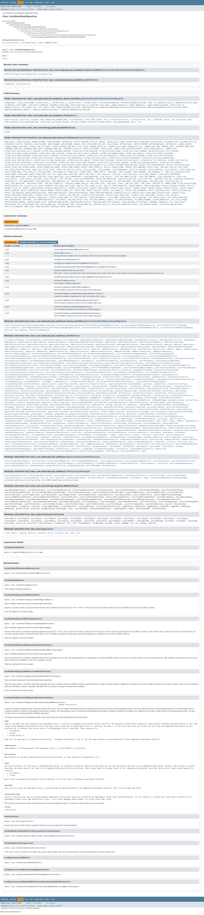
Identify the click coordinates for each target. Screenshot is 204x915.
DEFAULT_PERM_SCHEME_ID (91, 167)
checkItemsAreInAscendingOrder (40, 379)
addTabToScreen (144, 349)
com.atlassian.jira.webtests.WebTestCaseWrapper (37, 29)
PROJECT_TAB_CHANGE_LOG (113, 190)
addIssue (168, 344)
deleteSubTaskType (45, 395)
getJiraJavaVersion (81, 405)
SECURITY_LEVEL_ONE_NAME (93, 195)
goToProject (131, 414)
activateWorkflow (70, 340)
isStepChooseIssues (13, 421)
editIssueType (122, 398)
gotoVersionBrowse (55, 416)
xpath (144, 451)
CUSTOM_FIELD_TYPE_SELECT (127, 160)
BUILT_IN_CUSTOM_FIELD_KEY (94, 144)
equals (14, 533)
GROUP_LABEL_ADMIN (26, 174)
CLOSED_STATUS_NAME (25, 103)
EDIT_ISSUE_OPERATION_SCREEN (17, 170)
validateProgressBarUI (104, 449)
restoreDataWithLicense (41, 435)
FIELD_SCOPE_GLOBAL (93, 120)
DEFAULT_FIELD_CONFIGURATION (151, 165)
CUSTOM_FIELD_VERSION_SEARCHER (144, 163)
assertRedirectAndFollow (107, 361)
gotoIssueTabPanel (159, 412)
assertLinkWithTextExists (111, 461)
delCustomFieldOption (179, 388)
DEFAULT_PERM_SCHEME (70, 167)
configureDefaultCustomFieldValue (151, 381)
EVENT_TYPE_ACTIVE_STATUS (43, 170)
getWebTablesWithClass (56, 465)
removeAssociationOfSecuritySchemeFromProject (81, 428)
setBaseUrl (45, 437)
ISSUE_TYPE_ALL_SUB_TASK (30, 179)
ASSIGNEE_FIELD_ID (188, 142)
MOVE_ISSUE (69, 186)
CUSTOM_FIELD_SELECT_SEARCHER (45, 156)
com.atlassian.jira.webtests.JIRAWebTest (40, 33)
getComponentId (33, 402)
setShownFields (67, 442)
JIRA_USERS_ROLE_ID (173, 181)
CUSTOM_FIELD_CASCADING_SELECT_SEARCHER (22, 151)
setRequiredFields (189, 439)
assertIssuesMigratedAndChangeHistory (138, 325)
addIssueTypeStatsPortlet (107, 347)
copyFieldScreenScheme (67, 384)
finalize (22, 533)
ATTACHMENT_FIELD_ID (14, 144)
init (117, 419)
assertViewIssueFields (109, 370)
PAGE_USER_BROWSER (121, 122)
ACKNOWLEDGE (10, 103)
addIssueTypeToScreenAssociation (135, 347)
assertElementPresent (63, 475)
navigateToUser (59, 423)
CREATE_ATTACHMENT (91, 149)
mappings (23, 330)
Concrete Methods (48, 242)
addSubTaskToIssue (110, 349)
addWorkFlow (42, 351)
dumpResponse (44, 398)
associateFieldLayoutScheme (166, 370)
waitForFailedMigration (39, 330)
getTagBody (9, 407)
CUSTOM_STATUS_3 (75, 103)
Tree (31, 2)
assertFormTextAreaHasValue (161, 354)
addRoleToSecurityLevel (79, 349)
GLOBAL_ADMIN (10, 174)
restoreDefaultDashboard (64, 435)
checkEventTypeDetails (14, 379)
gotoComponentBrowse (76, 407)
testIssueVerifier (62, 253)
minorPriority (30, 186)
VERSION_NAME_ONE (48, 204)
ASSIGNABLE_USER (171, 142)
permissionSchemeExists (78, 423)
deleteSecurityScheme (14, 395)
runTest (136, 435)
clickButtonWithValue (128, 463)
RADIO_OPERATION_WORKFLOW (101, 193)
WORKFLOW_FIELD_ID (90, 107)
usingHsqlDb (87, 449)
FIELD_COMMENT (104, 170)
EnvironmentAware (28, 43)
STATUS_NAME (113, 197)
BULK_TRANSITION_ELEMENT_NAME (53, 120)
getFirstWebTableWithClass (16, 465)
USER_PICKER (180, 202)
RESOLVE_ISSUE (164, 193)
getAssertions (192, 400)
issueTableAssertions (118, 120)
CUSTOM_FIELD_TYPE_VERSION (45, 163)
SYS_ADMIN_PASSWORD (123, 200)
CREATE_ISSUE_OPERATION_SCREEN (128, 149)
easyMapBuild (82, 398)
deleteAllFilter (12, 391)
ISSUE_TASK (181, 177)
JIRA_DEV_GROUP (77, 181)
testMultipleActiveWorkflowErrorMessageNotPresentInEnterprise (82, 277)
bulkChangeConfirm (169, 375)
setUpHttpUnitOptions (143, 442)
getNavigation (97, 405)
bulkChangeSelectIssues (90, 377)
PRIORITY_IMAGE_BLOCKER (33, 188)
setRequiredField (171, 439)
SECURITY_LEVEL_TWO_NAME (15, 197)
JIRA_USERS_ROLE (156, 181)
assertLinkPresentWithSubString (52, 358)
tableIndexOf (115, 446)
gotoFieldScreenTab (79, 412)
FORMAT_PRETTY (99, 172)
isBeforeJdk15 (127, 419)
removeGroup (32, 430)
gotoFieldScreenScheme (14, 412)
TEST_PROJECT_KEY (29, 107)
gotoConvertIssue (94, 407)
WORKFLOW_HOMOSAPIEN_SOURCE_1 (18, 110)
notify (50, 533)
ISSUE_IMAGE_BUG (130, 174)
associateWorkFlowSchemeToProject (160, 372)
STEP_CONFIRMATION (13, 200)
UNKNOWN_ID (163, 202)
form (106, 120)
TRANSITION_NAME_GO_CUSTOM (68, 107)
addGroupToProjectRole (105, 344)
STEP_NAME (27, 200)
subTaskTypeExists (127, 444)
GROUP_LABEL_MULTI (87, 174)
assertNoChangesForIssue (162, 358)
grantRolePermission (104, 419)
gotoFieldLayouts (128, 409)
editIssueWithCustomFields (170, 398)
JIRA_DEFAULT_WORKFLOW (38, 105)
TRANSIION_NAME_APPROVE (15, 202)
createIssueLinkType (45, 386)
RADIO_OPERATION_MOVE (78, 193)
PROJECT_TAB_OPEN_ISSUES (159, 190)
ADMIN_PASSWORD (38, 142)
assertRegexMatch (146, 361)
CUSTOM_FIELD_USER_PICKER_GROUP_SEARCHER (76, 163)
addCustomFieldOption (57, 342)
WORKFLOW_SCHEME (74, 207)
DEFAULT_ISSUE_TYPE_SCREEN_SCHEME (20, 167)
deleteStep (30, 395)
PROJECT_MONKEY (47, 190)
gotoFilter (94, 412)
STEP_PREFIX (61, 200)
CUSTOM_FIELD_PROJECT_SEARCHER (159, 153)
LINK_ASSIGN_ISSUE (34, 183)
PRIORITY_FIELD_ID (13, 188)
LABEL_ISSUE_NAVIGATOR (14, 183)
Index (47, 2)
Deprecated (39, 2)
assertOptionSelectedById (16, 361)
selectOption (136, 478)
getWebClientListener (45, 407)
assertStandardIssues (91, 328)
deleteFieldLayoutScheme (126, 391)
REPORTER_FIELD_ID (122, 193)
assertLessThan (38, 461)
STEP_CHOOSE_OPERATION (177, 197)
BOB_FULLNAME (40, 144)
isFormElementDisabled (145, 419)
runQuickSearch (124, 435)
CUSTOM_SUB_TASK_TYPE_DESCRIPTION (20, 165)
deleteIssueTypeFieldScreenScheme (60, 393)
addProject (36, 349)
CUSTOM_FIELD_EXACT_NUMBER (134, 151)
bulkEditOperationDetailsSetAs (136, 377)
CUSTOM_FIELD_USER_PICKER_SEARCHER (112, 163)
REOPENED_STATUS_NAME (59, 105)
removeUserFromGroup (34, 432)
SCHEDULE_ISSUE (178, 193)
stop (82, 444)
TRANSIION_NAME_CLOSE (36, 202)
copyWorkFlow (159, 384)
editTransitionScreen (39, 400)
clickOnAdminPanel (31, 381)
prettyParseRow (119, 423)
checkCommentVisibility (177, 377)
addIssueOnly (188, 344)
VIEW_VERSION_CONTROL (148, 204)
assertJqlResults (12, 328)
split (191, 442)
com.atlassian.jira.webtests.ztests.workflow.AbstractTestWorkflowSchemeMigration (61, 35)
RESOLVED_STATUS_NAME (100, 105)
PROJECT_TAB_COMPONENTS (135, 190)
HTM (98, 174)
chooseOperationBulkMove (144, 379)
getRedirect (132, 405)
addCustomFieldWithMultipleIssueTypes (86, 342)
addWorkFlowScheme (122, 351)
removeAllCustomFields (74, 426)
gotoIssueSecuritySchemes (137, 412)
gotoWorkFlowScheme (86, 416)
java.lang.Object (9, 21)
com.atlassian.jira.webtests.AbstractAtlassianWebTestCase (44, 31)
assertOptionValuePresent (136, 475)
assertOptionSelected (184, 358)
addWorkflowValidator (141, 351)
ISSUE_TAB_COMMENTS (147, 177)
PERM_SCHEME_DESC (119, 186)
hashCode (41, 533)
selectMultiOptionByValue (117, 478)
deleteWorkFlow (123, 395)
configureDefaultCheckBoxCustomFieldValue (115, 381)
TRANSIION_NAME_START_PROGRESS (106, 202)
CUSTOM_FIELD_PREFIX (134, 153)
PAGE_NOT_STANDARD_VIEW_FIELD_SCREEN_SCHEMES (91, 122)
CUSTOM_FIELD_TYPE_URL (178, 160)
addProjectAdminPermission (55, 349)
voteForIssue (160, 449)
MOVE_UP (107, 186)
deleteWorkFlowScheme (141, 395)
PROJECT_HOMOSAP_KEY (30, 190)
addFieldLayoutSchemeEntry (150, 342)
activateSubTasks (32, 340)
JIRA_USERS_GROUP (139, 181)
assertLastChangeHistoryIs (134, 356)
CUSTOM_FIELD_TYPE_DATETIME (17, 158)
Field (18, 9)
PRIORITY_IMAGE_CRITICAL (56, 188)
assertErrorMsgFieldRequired (17, 354)
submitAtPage (111, 444)
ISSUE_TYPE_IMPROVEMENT (84, 179)
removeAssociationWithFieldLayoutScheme (122, 428)
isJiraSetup (162, 419)
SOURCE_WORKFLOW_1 (119, 105)
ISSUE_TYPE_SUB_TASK (127, 179)
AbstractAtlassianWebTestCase (83, 457)
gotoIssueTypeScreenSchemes (17, 414)
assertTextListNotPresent (16, 370)
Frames (29, 6)
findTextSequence (147, 463)
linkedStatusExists (103, 421)
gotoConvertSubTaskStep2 (177, 407)
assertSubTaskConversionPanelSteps (48, 363)
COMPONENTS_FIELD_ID (72, 149)
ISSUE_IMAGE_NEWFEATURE (15, 177)
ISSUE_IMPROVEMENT (73, 177)
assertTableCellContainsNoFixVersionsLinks (124, 363)
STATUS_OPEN (125, 197)
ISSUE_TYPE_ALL (11, 179)
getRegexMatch (146, 405)
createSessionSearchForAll (37, 388)
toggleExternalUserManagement (18, 449)
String (28, 229)
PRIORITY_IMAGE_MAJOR (78, 188)
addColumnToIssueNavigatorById (119, 340)
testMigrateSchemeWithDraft (66, 259)
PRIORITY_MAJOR (139, 188)
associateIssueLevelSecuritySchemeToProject (24, 372)
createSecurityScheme (14, 388)
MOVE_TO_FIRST (82, 186)
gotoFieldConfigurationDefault (77, 409)
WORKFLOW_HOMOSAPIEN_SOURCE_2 (46, 110)
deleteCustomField (89, 391)
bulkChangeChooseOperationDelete (115, 375)
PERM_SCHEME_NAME (151, 186)
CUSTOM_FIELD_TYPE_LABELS (95, 158)
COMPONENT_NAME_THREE (32, 149)
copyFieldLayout (48, 384)
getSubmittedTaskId (162, 405)
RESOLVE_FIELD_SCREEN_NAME (144, 193)
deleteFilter (168, 391)
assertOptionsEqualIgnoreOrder (43, 361)
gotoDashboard (28, 409)
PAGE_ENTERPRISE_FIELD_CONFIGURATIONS (22, 122)
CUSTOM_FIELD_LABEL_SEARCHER (51, 153)
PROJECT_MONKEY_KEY (64, 190)
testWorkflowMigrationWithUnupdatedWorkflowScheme (76, 313)
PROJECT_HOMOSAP (12, 190)
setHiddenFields (83, 439)
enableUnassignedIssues (89, 400)
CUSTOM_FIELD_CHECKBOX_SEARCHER (56, 151)
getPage (109, 405)
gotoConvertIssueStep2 (114, 407)
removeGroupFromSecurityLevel (79, 430)
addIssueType (46, 347)
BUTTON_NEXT (171, 144)
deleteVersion (109, 395)
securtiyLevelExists (175, 435)
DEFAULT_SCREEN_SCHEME (114, 167)
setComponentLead (117, 437)
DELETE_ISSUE (153, 167)
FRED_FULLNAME (125, 172)
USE (171, 202)
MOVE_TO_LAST (96, 186)
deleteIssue (181, 391)
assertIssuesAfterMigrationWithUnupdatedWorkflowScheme (30, 325)
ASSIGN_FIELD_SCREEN (116, 142)
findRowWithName (159, 400)
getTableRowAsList (181, 405)
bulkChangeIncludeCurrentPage (43, 377)
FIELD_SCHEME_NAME (13, 172)
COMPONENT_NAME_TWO (52, 149)
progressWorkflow (169, 423)
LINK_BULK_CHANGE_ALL (53, 183)
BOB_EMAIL (28, 144)
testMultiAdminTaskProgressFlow (68, 270)
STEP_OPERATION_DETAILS (43, 200)
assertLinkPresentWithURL (79, 358)
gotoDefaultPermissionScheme (48, 409)
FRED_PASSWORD (139, 172)
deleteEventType (106, 391)
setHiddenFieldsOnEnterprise (105, 439)
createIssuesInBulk (64, 386)
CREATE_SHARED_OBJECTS (153, 149)
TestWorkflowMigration (15, 229)
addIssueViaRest (159, 347)
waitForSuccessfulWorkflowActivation (21, 451)
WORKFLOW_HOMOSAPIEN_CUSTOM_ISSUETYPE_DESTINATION (122, 107)
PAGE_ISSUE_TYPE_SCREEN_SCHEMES (54, 122)
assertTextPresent (161, 461)
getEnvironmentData (61, 402)
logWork (179, 421)
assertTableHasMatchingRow (148, 365)
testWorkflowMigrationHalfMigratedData (71, 287)
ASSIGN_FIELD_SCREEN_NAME (137, 142)
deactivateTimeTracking (157, 388)
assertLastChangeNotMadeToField (162, 356)
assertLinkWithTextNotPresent (138, 461)
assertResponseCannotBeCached (18, 363)
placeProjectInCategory (101, 423)
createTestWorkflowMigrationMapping (176, 328)
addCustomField (24, 342)
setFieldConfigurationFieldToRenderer (22, 439)
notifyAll (59, 533)
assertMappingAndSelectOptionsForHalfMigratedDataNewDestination (51, 328)
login (158, 421)
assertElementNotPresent (15, 475)
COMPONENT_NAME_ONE (13, 149)
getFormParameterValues (15, 405)
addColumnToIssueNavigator (92, 340)
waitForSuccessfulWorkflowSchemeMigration (58, 451)
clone (7, 533)
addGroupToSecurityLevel (128, 344)
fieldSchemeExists (142, 400)
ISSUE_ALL (106, 174)
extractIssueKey (125, 400)
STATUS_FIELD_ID (177, 105)
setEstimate (188, 437)
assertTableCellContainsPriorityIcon (21, 365)
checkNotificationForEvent (67, 379)
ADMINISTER (67, 142)
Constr (24, 9)
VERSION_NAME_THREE (65, 204)
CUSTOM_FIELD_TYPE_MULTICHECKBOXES (124, 158)
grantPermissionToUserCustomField (45, 419)
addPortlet (25, 349)
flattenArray (162, 463)
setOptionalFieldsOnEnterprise (133, 439)
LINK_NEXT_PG (157, 183)
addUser (170, 349)
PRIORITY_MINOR (154, 188)
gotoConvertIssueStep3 (135, 407)
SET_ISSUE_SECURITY (78, 197)
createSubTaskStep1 (59, 388)
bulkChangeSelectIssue (68, 377)
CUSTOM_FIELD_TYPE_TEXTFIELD (153, 160)
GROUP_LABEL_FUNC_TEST (46, 174)
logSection (59, 478)
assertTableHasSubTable (165, 368)
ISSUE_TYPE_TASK (145, 179)
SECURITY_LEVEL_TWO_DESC (167, 195)
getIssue (8, 330)
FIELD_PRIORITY (170, 170)
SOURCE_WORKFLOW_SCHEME (157, 105)
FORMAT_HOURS (85, 172)
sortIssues (171, 442)
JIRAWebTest (91, 80)
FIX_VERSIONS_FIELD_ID (164, 103)
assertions (24, 120)
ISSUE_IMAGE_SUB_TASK (36, 177)
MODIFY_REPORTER (46, 186)
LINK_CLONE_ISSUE (97, 183)
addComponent (189, 340)
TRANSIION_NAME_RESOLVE (80, 202)
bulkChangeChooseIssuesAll (87, 375)
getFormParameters (175, 402)
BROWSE (77, 144)
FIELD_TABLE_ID (29, 172)
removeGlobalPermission (15, 430)
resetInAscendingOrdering (94, 432)
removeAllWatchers (50, 428)
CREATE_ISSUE (106, 149)
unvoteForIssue (62, 449)
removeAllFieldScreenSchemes (151, 426)
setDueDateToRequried (152, 437)
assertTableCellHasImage (50, 365)
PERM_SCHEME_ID (135, 186)
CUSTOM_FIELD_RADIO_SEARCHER (17, 156)
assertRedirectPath (128, 361)
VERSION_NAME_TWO (83, 204)
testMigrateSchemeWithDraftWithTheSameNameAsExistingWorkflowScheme (84, 267)
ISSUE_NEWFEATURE (90, 177)
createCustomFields (13, 386)
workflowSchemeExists (130, 451)
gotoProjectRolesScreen (15, 416)
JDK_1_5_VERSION (154, 120)
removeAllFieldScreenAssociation (100, 426)
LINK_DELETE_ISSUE (115, 183)
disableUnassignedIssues (182, 395)
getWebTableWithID (76, 465)
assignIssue (126, 370)
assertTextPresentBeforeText (17, 463)
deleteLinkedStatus (85, 393)
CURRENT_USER (170, 149)
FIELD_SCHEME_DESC (187, 170)
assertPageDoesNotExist (68, 361)
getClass (32, 533)
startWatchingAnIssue (48, 444)
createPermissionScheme (139, 386)
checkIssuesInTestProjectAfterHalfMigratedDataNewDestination (131, 328)
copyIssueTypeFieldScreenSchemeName (124, 384)
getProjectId (119, 405)
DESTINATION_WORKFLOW (109, 103)
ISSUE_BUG (116, 174)
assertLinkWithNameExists (58, 461)
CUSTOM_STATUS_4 (91, 103)
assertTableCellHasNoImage (75, 365)
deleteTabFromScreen (64, 395)
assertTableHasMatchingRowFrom (176, 365)
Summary (110, 200)
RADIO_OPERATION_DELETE (35, 193)
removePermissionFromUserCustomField (154, 430)
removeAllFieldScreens (127, 426)
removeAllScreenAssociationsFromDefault (22, 428)
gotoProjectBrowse (147, 414)
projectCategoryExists (14, 426)
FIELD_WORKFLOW (59, 172)
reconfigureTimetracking (51, 426)
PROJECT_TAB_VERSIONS (14, 193)
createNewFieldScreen (117, 386)
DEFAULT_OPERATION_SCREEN (48, 167)
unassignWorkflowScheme (43, 449)
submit (146, 478)
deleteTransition (82, 395)
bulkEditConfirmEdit (112, 377)
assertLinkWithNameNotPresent (85, 461)
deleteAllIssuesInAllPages (32, 391)
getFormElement (101, 402)
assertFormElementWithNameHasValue (98, 354)
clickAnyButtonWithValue (106, 463)
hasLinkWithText (109, 465)
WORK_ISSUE (29, 207)
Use (26, 2)
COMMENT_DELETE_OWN (116, 146)
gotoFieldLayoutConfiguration (105, 409)
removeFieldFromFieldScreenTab (181, 428)
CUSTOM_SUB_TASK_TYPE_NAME (48, 165)
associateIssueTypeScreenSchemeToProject (64, 372)
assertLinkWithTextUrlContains (106, 358)
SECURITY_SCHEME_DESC (37, 197)
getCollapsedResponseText (181, 463)
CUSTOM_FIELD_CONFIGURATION (85, 151)
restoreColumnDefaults (138, 432)
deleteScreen (160, 393)
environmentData (76, 120)
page (190, 120)
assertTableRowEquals (186, 368)
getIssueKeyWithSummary (60, 405)
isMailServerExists (177, 419)
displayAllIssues (12, 398)
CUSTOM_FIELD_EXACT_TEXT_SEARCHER (163, 151)
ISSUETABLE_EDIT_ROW (163, 179)
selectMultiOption (96, 478)
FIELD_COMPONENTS (119, 170)
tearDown (179, 446)
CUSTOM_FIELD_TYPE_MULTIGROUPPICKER (158, 158)
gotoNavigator (37, 414)
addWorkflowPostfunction (101, 351)
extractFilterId (109, 400)
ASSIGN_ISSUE (156, 142)
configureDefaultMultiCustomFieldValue (22, 384)
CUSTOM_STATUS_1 (43, 103)
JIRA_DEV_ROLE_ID (107, 181)
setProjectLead (155, 439)
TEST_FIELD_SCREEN (179, 200)
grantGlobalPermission (107, 416)
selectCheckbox (32, 437)
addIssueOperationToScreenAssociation (22, 347)
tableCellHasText (83, 446)
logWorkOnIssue (191, 421)
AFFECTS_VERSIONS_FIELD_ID (85, 142)
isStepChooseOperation (33, 421)
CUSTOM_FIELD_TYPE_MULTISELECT (18, 160)
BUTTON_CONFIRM (140, 144)
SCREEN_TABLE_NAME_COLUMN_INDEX (19, 195)
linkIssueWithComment (123, 421)
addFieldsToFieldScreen (15, 344)
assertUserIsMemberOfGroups (85, 370)
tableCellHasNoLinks (42, 446)
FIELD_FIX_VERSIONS (137, 170)
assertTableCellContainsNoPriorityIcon (162, 363)
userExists (75, 449)
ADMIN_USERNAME (53, 142)
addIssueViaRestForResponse (180, 347)
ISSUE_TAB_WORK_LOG (166, 177)
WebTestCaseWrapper (78, 471)
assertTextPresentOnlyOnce (44, 463)
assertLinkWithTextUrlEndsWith (135, 358)
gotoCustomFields (12, 409)
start (7, 444)
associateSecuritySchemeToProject (128, 372)
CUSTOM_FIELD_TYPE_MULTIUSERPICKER (49, 160)
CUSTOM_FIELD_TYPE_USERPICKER (18, 163)
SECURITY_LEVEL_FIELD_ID (46, 195)
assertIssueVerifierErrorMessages (172, 325)
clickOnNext (46, 381)
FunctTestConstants (10, 43)
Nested (11, 9)
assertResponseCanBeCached (167, 361)
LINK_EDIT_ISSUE (132, 183)
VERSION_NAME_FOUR (31, 204)
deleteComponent (53, 391)
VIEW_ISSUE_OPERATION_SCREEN (124, 204)
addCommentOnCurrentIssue (146, 340)
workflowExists (112, 451)
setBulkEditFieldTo (71, 437)
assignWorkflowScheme (142, 370)
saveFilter (146, 435)
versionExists (122, 449)
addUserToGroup (190, 349)
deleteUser (96, 395)
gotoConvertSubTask (155, 407)
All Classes (50, 6)
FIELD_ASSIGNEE (89, 170)
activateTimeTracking (51, 340)
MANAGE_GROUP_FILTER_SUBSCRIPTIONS (180, 183)
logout (172, 421)
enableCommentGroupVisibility (64, 400)
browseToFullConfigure (47, 375)
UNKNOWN (153, 202)
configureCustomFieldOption (82, 381)
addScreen (95, 349)
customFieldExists (96, 388)
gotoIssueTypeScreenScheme (181, 412)
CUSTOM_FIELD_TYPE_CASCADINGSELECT (102, 156)
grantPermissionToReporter (16, 419)
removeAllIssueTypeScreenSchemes (180, 426)
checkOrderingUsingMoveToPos (118, 379)
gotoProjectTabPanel (36, 416)
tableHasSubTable (100, 446)
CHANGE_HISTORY (185, 144)
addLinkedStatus (12, 349)
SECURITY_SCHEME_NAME (58, 197)
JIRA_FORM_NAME (123, 181)
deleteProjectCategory (143, 393)
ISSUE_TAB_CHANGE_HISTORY (125, 177)
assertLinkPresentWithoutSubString (20, 358)
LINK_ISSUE (145, 183)
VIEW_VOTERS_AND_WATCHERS (170, 204)
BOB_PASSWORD (53, 144)
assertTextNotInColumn (61, 370)
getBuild (20, 402)
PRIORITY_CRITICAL (186, 186)
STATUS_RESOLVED (139, 197)
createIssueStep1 (82, 386)
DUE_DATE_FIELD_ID (168, 167)
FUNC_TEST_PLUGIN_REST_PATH (177, 172)
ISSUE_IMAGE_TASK (55, 177)
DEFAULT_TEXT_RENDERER (135, 167)
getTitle (30, 407)
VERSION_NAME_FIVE (13, 204)
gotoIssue (120, 412)
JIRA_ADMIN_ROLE (43, 181)
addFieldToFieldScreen (37, 344)
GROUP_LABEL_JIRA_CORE (67, 174)
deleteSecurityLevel (177, 393)
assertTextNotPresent (176, 475)
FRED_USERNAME (153, 172)
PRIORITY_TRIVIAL (170, 188)
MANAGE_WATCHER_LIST (14, 186)
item (16, 330)
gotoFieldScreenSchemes (58, 412)
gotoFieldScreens (184, 409)
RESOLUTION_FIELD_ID (80, 105)
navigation (181, 120)
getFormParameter (157, 402)
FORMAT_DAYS (73, 172)
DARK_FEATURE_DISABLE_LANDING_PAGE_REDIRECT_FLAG (84, 165)
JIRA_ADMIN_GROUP (26, 181)
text (140, 122)
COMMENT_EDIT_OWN (151, 146)
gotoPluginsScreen (99, 414)
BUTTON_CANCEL (126, 144)
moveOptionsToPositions (40, 423)
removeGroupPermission (104, 430)
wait (67, 533)
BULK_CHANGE (113, 144)
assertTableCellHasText (124, 365)
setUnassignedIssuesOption (113, 442)
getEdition (46, 402)
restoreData (155, 432)
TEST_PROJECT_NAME (47, 107)
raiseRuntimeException (76, 478)
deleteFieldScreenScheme (149, 391)
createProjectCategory (162, 386)
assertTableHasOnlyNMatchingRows (138, 368)
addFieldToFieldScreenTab (82, 344)
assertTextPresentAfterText (183, 461)
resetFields (76, 432)
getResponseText (37, 465)
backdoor (35, 120)
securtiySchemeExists (14, 437)
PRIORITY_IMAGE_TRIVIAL (120, 188)
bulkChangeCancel (66, 375)
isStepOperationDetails (74, 421)
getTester (20, 407)
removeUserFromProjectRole (57, 432)
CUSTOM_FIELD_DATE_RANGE (110, 151)
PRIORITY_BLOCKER (168, 186)
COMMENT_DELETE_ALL (98, 146)
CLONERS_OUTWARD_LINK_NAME (63, 146)
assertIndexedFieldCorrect (79, 356)
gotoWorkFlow (70, 416)
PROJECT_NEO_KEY (94, 190)
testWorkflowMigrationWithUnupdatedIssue (72, 307)
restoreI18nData (84, 435)
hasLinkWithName (93, 465)
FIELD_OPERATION (155, 170)
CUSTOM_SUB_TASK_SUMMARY (170, 163)
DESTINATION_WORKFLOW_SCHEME (133, 103)
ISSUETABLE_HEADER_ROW (183, 179)
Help (53, 2)
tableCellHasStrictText (63, 446)
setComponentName (134, 437)
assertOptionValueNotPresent (110, 475)
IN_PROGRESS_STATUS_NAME (15, 105)
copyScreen (147, 384)
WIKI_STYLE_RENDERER (14, 207)
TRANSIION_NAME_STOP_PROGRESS (135, 202)
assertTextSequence (65, 463)
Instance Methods (28, 242)
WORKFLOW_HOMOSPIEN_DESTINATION (75, 110)
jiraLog (90, 421)
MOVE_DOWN (59, 186)
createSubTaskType (78, 388)
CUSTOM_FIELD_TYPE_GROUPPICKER (68, 158)
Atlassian (22, 908)
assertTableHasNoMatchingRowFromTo (106, 368)
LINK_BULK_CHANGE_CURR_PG (76, 183)
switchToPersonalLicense (162, 444)
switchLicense (143, 444)
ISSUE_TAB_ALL (106, 177)
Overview (4, 2)
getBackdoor (10, 402)
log (173, 120)
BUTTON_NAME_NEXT (156, 144)
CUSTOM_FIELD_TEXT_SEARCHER (72, 156)
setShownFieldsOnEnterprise (87, 442)
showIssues (159, 442)
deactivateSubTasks (136, 388)
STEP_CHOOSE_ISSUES (156, 197)
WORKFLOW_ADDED (42, 207)
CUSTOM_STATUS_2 (59, 103)
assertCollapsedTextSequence (17, 461)
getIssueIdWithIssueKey (37, 405)
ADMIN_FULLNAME (23, 142)
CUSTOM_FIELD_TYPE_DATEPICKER (159, 156)
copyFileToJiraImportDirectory (93, 384)
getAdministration (176, 400)
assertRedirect (87, 361)
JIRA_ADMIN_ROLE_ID (60, 181)
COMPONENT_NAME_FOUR (184, 146)
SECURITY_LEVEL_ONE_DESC (69, 195)
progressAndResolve (151, 423)
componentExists (61, 381)
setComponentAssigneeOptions (95, 437)
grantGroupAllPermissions (130, 416)
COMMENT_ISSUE (167, 146)
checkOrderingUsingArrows (92, 379)
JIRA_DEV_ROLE (92, 181)
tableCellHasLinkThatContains (18, 446)
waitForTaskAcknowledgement (91, 451)
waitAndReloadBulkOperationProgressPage (169, 478)
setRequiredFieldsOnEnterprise (18, 442)
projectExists (32, 426)
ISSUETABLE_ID (11, 181)
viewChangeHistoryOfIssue (141, 449)
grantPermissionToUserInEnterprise (77, 419)
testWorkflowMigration (64, 281)
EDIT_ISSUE (183, 167)
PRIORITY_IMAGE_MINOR (99, 188)
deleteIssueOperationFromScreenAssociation (24, 393)
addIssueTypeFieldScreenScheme (80, 347)
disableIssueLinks (161, 395)
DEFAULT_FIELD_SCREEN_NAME (178, 165)
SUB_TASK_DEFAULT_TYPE (78, 200)
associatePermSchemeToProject (98, 372)
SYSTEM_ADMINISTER (161, 200)
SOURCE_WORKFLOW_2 (137, 105)
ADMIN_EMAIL (10, 142)
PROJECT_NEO (79, 190)
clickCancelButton (31, 478)
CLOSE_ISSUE (82, 146)
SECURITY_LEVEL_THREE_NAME (143, 195)
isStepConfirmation (53, 421)
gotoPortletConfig (116, 414)
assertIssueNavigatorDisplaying (106, 356)
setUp (129, 442)
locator (166, 120)
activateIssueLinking (14, 340)
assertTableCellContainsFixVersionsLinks (84, 363)
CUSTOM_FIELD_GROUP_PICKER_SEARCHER (21, 153)
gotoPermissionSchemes (79, 414)
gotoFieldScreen (167, 409)
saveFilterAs (158, 435)
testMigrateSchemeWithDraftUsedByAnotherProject (75, 263)
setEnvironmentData (172, 437)
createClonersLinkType (177, 384)
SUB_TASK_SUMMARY (97, 200)
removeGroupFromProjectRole (52, 430)
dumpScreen (69, 398)
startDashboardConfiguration (24, 444)
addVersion (30, 351)
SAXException (70, 705)
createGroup (28, 386)
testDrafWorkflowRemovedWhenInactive (70, 249)
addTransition (159, 349)
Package (13, 2)
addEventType (110, 342)
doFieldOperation (29, 398)
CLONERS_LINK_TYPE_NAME (39, 146)
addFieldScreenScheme (173, 342)
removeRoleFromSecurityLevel (185, 430)
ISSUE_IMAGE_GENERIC (148, 174)
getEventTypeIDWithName (82, 402)
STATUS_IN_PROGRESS (97, 197)
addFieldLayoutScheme (127, 342)
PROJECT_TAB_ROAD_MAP (181, 190)
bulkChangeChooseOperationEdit (145, 375)
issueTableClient (137, 120)
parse (133, 122)
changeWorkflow (158, 377)
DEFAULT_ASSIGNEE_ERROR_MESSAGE (122, 165)
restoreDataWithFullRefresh (17, 435)
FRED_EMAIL (112, 172)
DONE (150, 103)
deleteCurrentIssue (70, 391)
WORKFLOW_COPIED (58, 207)
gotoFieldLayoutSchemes (148, 409)
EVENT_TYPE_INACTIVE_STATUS (69, 170)
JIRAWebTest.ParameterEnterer (18, 84)
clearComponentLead (13, 381)
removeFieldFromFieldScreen (154, 428)
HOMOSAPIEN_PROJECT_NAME (186, 103)
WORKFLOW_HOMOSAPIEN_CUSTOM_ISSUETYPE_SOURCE (167, 107)
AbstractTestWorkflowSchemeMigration (26, 52)
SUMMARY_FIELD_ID (12, 107)
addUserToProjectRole (14, 351)
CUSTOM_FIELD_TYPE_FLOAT (42, 158)
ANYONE (102, 142)
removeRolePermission (14, 432)
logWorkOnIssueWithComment (16, 423)
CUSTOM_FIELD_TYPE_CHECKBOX (132, 156)
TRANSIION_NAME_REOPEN (58, 202)
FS (162, 172)
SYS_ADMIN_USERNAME (142, 200)
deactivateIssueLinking (116, 388)
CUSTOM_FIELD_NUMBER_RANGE (112, 153)
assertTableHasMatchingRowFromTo (19, 368)
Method (31, 9)
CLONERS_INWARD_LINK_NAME (16, 146)
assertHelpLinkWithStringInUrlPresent (48, 356)
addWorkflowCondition (58, 351)
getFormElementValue (118, 402)
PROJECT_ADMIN (186, 188)
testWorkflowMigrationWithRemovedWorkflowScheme (75, 300)
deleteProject (125, 393)
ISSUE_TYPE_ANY (50, 179)
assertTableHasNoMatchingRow (48, 368)
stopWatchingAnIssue (95, 444)
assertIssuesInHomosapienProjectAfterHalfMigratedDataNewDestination (88, 325)
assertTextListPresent (39, 370)
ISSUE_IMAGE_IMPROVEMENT (169, 174)
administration (11, 120)
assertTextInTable (157, 475)
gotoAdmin (61, 407)
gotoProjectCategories (166, 414)
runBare (112, 435)
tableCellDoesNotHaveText (186, 444)
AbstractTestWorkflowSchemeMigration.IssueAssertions (29, 74)
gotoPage (49, 414)
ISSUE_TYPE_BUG (65, 179)
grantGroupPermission (152, 416)
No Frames (37, 6)
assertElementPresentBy (84, 475)
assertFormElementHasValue (44, 354)
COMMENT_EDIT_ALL (134, 146)
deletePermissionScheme (106, 393)
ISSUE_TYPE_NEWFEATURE (106, 179)
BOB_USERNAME (67, 144)
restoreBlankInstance (117, 432)
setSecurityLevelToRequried (46, 442)
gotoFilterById (107, 412)
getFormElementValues (138, 402)
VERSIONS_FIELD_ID (101, 204)
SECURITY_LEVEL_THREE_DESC (117, 195)
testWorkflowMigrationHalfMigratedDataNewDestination (78, 294)
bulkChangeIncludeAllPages (16, 377)
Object (50, 529)
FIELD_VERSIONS (44, 172)
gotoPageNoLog (61, 414)
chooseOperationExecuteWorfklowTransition (175, 379)
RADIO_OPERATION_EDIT (57, 193)
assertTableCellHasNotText (100, 365)
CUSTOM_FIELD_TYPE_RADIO (103, 160)
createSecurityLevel (183, 386)
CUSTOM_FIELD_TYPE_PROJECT (79, 160)
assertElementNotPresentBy (40, 475)
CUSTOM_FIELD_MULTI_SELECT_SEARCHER (82, 153)
